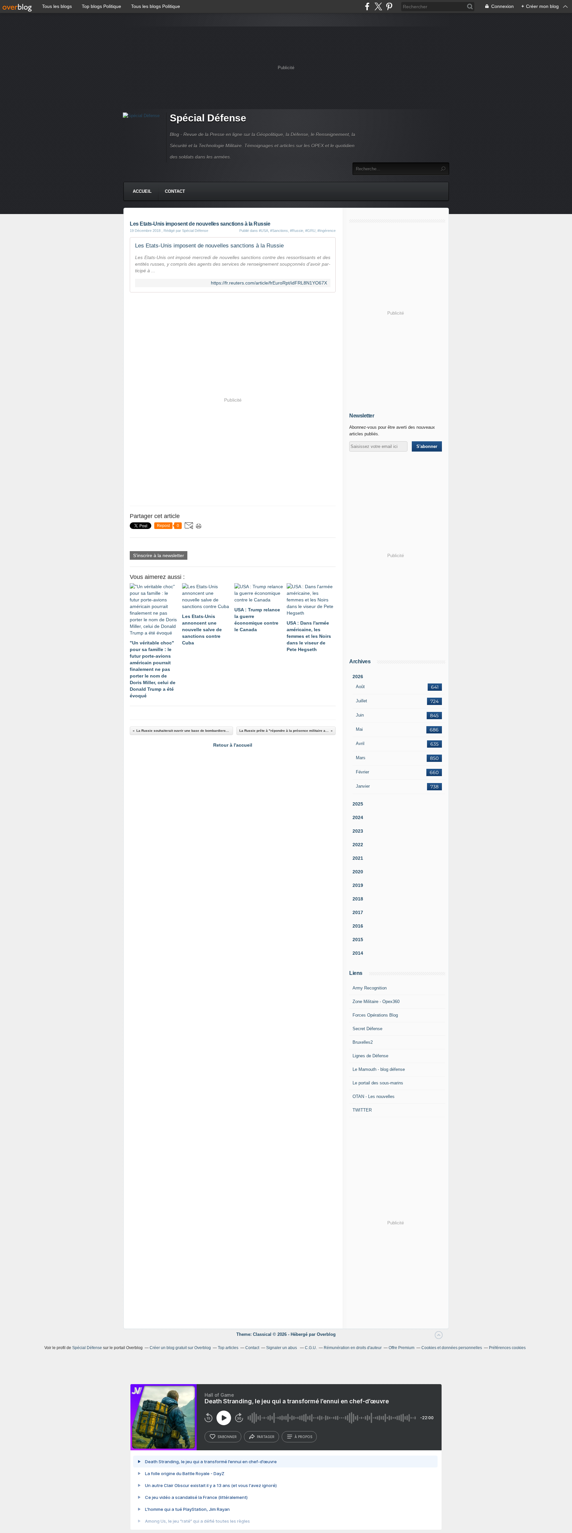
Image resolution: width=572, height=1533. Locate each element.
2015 (358, 939)
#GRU (310, 231)
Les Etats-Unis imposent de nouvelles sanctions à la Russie (209, 245)
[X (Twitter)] (378, 6)
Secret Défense (367, 1028)
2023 (358, 831)
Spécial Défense (208, 117)
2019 (358, 885)
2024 (358, 817)
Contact (175, 191)
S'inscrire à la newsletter (158, 555)
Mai (359, 729)
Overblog (326, 1334)
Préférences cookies (507, 1347)
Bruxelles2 (363, 1042)
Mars (360, 757)
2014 (358, 953)
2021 (358, 858)
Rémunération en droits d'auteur (353, 1347)
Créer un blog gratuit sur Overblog (180, 1347)
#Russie (296, 231)
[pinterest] (389, 6)
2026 (358, 676)
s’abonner (227, 1437)
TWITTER (362, 1110)
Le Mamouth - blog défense (379, 1069)
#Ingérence (326, 231)
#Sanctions (279, 231)
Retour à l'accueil (232, 745)
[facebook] (367, 6)
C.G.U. (311, 1347)
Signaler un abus (282, 1347)
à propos (303, 1437)
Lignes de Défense (370, 1055)
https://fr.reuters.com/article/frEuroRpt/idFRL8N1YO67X (269, 283)
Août (360, 686)
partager (265, 1437)
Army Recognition (370, 988)
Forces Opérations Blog (375, 1015)
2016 (358, 926)
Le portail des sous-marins (378, 1082)
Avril (360, 743)
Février (362, 771)
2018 (358, 898)
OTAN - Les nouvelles (374, 1096)
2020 (358, 871)
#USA (263, 231)
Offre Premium (401, 1347)
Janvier (363, 786)
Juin (360, 715)
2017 (358, 912)
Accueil (142, 191)
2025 (358, 804)
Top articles (228, 1347)
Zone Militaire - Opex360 (376, 1001)
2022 (358, 844)
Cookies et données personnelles (451, 1347)
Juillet (361, 700)
